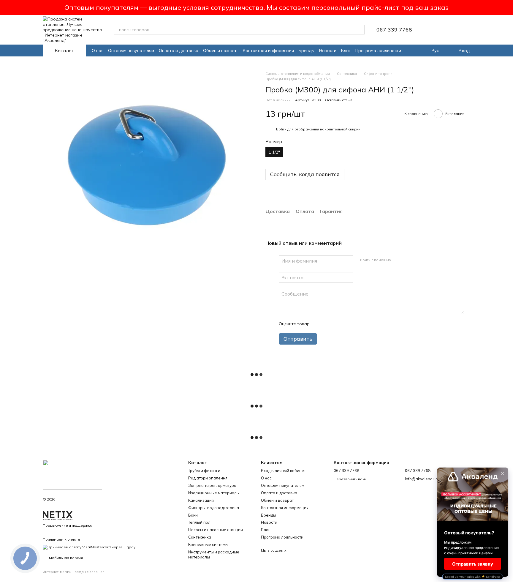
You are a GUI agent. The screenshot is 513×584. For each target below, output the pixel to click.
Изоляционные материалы (214, 492)
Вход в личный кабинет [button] (283, 470)
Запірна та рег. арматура (212, 485)
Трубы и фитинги (204, 470)
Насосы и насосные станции (215, 529)
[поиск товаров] (360, 29)
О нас (97, 50)
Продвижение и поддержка (67, 525)
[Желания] (434, 29)
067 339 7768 (394, 29)
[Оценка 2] (329, 323)
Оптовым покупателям (131, 50)
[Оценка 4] (348, 323)
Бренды (306, 50)
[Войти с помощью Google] (407, 259)
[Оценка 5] (357, 323)
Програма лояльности (378, 50)
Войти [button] (281, 129)
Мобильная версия (65, 557)
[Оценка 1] (319, 323)
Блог (346, 50)
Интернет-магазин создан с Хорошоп (73, 572)
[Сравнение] (450, 29)
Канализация (201, 500)
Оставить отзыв (338, 100)
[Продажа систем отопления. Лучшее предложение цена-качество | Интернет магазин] (72, 474)
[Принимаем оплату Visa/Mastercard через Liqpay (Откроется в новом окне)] (89, 546)
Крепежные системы (208, 544)
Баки (193, 515)
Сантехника (199, 537)
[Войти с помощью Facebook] (397, 259)
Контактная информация (268, 50)
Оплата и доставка (178, 50)
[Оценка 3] (338, 323)
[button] (508, 7)
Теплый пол (199, 522)
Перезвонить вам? (350, 479)
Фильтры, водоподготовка (213, 507)
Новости (327, 50)
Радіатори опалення (207, 478)
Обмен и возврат (220, 50)
